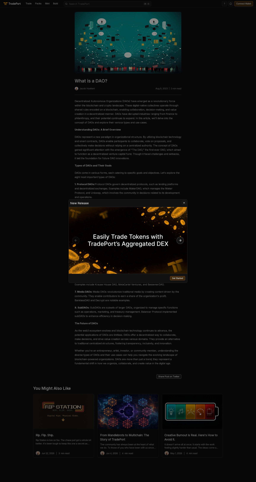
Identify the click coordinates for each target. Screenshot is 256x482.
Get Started (177, 278)
